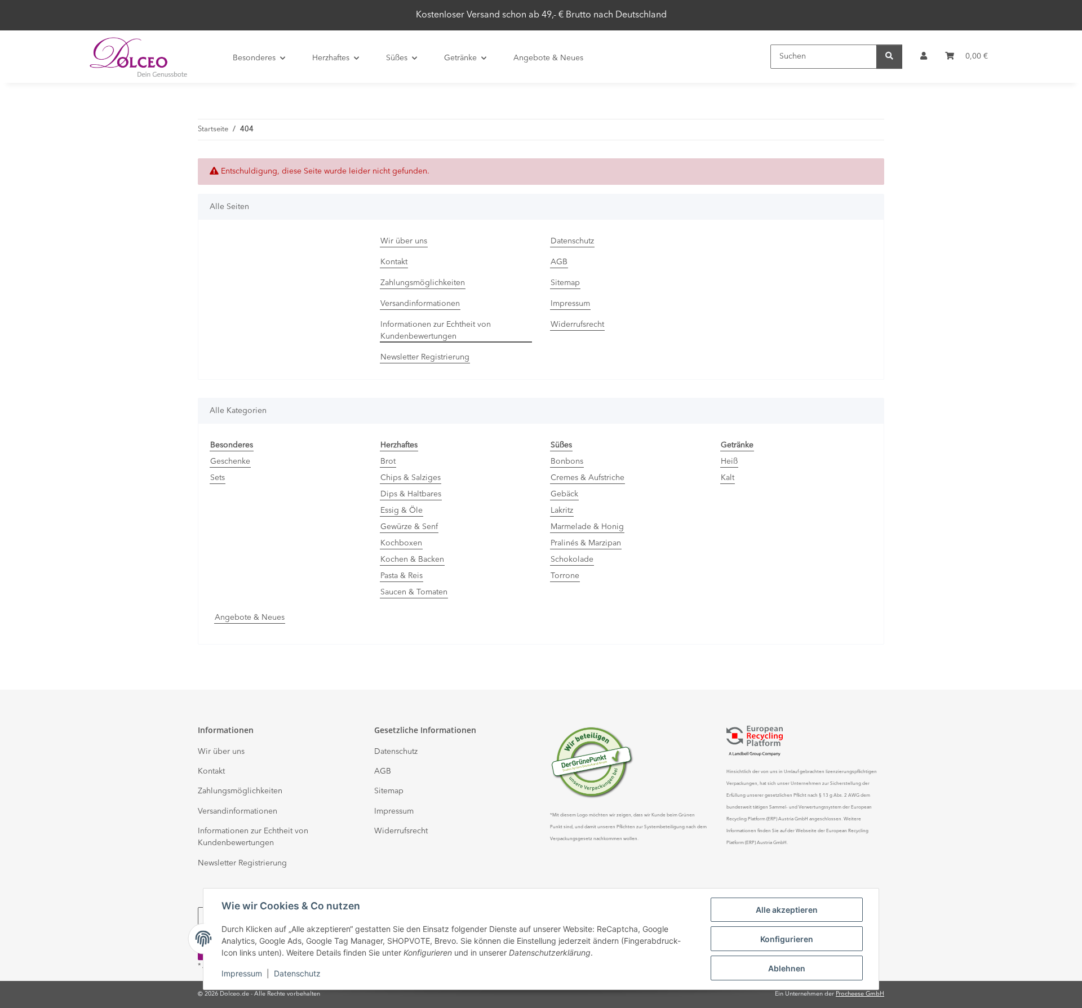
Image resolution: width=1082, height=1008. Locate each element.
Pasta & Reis (401, 576)
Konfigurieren (786, 939)
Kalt (727, 478)
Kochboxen (401, 543)
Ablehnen (786, 968)
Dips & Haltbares (410, 494)
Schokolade (572, 559)
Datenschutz (297, 973)
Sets (217, 478)
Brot (388, 461)
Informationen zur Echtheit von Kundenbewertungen (435, 330)
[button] (923, 56)
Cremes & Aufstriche (587, 478)
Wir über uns (403, 241)
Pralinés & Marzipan (586, 543)
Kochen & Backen (412, 559)
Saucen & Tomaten (413, 592)
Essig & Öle (401, 510)
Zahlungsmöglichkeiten (422, 283)
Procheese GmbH (860, 994)
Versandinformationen (420, 304)
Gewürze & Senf (409, 527)
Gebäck (564, 494)
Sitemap (565, 283)
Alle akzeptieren (787, 909)
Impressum (241, 973)
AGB (559, 262)
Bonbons (567, 461)
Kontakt (393, 262)
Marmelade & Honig (587, 527)
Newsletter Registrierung (424, 357)
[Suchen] (889, 57)
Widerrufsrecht (577, 324)
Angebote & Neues (250, 617)
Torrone (565, 576)
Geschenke (230, 461)
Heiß (729, 461)
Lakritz (562, 510)
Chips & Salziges (410, 478)
